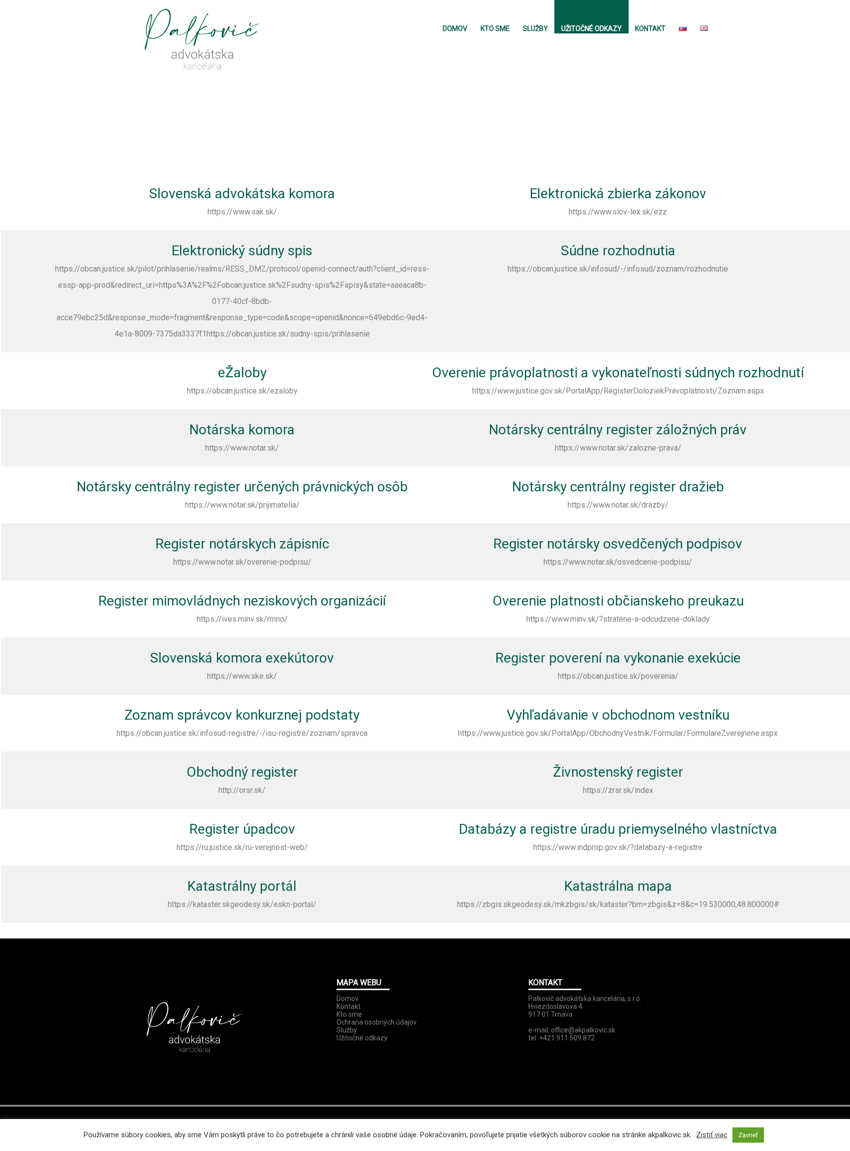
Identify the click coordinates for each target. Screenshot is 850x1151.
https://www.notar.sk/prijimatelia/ (242, 505)
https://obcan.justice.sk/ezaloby (242, 390)
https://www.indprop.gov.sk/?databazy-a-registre (617, 847)
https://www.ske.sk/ (242, 676)
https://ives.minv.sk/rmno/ (242, 619)
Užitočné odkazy (591, 28)
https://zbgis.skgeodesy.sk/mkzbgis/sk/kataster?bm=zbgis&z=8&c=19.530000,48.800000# (618, 904)
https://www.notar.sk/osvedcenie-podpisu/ (618, 562)
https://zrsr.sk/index (618, 790)
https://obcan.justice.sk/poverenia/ (618, 676)
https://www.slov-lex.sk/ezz (618, 211)
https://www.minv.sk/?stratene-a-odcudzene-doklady (618, 619)
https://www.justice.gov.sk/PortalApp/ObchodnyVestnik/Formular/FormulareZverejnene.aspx (618, 733)
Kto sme (495, 28)
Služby (535, 28)
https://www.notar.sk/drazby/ (618, 505)
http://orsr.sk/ (242, 790)
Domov (455, 28)
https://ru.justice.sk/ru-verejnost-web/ (242, 847)
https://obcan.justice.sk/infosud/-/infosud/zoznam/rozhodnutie (618, 268)
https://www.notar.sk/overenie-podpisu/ (242, 562)
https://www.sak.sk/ (242, 211)
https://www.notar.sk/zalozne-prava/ (618, 448)
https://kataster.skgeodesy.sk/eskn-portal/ (242, 904)
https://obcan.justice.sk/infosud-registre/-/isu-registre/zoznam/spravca (242, 733)
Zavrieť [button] (748, 1135)
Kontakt (650, 28)
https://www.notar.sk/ (242, 448)
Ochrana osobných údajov (376, 1022)
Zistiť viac (712, 1134)
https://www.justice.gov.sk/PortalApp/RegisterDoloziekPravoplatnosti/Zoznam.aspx (618, 390)
